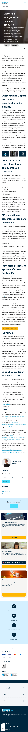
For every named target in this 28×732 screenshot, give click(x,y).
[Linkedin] (17, 727)
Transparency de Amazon (8, 296)
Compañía (7, 701)
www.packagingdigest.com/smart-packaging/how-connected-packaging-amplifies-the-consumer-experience (12, 450)
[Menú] (25, 2)
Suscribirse (6, 481)
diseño (22, 127)
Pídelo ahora (14, 537)
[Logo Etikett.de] (14, 710)
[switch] (3, 728)
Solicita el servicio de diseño (10, 328)
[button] (14, 6)
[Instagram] (9, 473)
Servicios (7, 694)
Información (7, 688)
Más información (14, 595)
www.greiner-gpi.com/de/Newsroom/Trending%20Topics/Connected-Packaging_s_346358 (14, 424)
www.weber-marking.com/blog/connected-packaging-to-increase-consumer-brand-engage (13, 437)
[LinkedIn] (5, 473)
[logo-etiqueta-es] (5, 3)
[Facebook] (2, 473)
